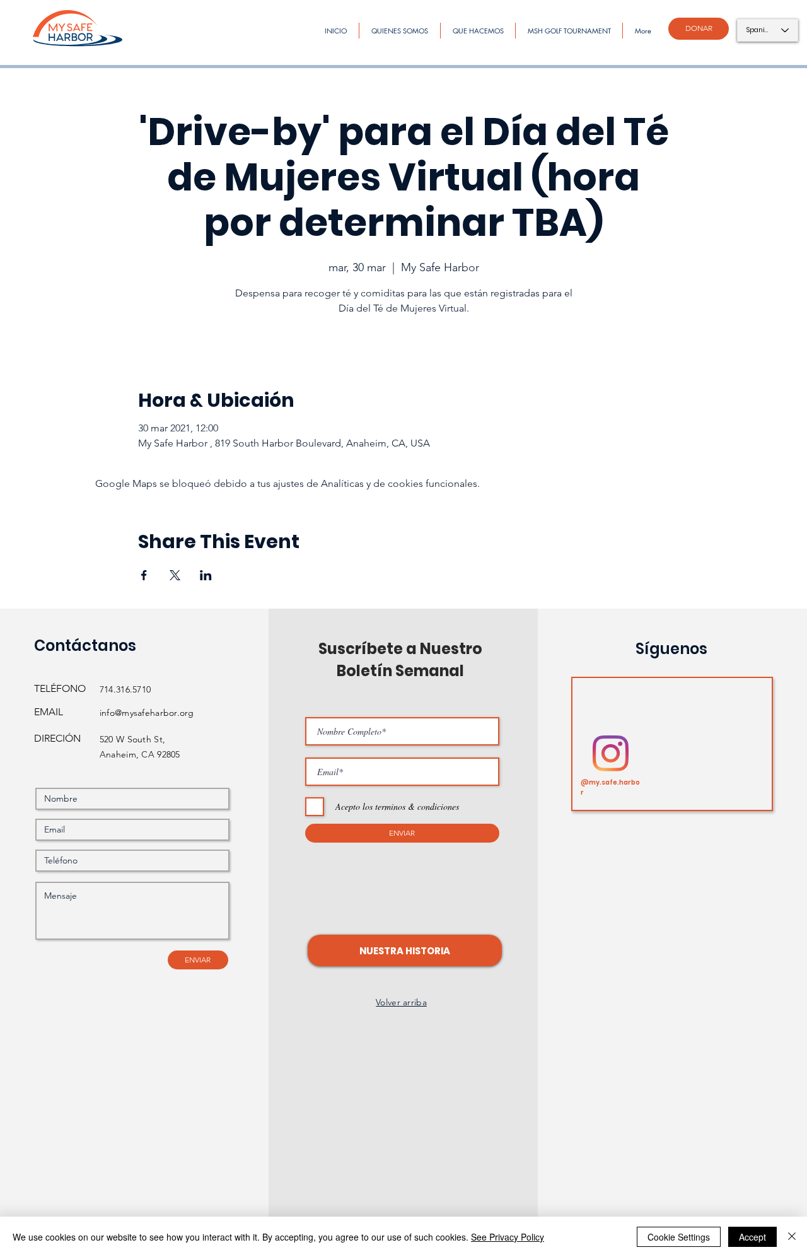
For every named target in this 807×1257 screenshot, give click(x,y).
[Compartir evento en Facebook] (144, 575)
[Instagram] (611, 753)
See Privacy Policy (507, 1237)
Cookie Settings (678, 1237)
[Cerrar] (791, 1237)
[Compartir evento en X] (175, 575)
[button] (405, 950)
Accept (752, 1237)
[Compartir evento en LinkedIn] (206, 575)
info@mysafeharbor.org (147, 712)
